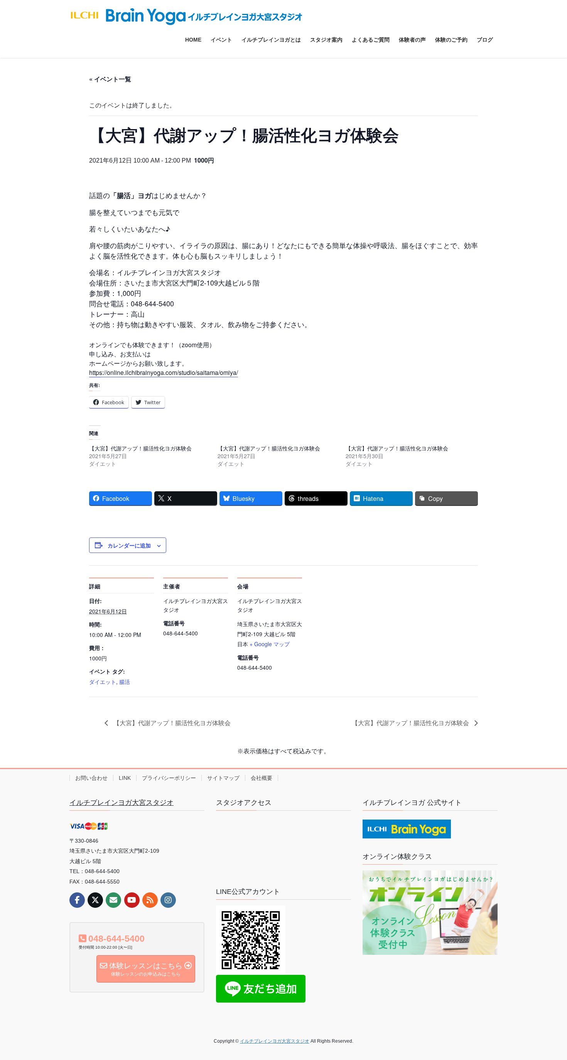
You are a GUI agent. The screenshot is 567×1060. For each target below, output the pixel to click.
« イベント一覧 (110, 78)
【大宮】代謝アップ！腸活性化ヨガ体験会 (140, 448)
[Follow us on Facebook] (77, 900)
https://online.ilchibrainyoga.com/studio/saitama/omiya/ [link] (163, 372)
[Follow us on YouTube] (132, 900)
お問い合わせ (91, 778)
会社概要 (261, 778)
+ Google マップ (270, 644)
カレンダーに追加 (129, 545)
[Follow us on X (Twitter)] (95, 900)
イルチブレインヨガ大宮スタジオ (121, 802)
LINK (125, 778)
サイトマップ (223, 778)
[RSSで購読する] (150, 900)
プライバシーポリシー (169, 778)
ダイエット (102, 681)
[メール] (113, 900)
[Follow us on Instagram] (168, 900)
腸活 (124, 681)
